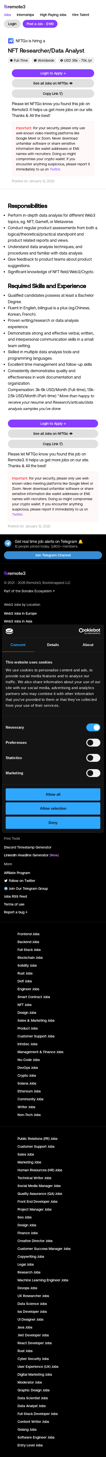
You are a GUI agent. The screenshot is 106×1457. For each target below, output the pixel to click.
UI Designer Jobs (30, 1319)
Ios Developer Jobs (32, 1312)
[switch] (93, 744)
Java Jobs (25, 1327)
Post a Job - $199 (40, 24)
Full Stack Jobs (29, 950)
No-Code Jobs (29, 1060)
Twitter (55, 169)
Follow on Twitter (22, 881)
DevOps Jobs (28, 1068)
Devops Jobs (27, 1288)
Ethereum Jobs (29, 1091)
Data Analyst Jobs (32, 1406)
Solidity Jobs (27, 965)
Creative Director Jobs (35, 1241)
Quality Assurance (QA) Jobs (40, 1194)
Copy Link (50, 94)
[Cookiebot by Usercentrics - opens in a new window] (78, 631)
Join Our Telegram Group (28, 889)
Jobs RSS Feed (15, 896)
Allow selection (53, 808)
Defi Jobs (25, 981)
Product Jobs (28, 1028)
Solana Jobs (27, 1083)
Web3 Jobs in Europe (20, 613)
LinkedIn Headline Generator (31, 855)
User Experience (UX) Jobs (38, 1367)
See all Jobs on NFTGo (50, 83)
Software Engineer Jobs (36, 1437)
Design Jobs (27, 1013)
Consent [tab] (18, 645)
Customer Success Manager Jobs (44, 1249)
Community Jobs (30, 1099)
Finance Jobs (28, 1233)
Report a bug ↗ (15, 912)
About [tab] (88, 645)
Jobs (7, 15)
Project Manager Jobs (35, 1209)
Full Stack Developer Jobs (38, 1414)
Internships (25, 15)
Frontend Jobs (28, 934)
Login (12, 24)
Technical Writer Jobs (34, 1178)
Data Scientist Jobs (33, 1398)
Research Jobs (29, 1272)
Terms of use (14, 904)
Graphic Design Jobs (34, 1390)
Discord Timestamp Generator (28, 847)
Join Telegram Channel (53, 555)
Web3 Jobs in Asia (18, 621)
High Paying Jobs (53, 15)
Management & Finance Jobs (40, 1052)
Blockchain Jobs (30, 958)
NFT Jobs (25, 1005)
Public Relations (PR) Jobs (37, 1139)
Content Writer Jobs (33, 1422)
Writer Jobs (26, 1107)
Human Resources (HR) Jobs (40, 1170)
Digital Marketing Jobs (35, 1374)
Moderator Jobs (30, 1382)
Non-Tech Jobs (29, 1115)
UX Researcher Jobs (33, 1296)
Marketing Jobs (29, 1162)
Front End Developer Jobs (37, 1201)
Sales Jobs (26, 1154)
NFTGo (22, 41)
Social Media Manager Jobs (39, 1186)
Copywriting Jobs (31, 1257)
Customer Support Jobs (36, 1036)
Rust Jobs (25, 973)
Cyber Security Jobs (33, 1359)
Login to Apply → (53, 73)
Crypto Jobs (27, 1075)
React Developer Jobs (35, 1343)
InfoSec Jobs (27, 1044)
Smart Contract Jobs (34, 997)
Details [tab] (53, 645)
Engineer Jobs (28, 989)
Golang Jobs (27, 1429)
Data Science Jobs (32, 1304)
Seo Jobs (25, 1217)
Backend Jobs (28, 942)
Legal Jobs (26, 1264)
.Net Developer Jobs (33, 1335)
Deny (53, 822)
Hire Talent (80, 15)
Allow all (53, 794)
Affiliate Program (17, 873)
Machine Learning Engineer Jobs (43, 1280)
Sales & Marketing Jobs (36, 1020)
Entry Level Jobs (30, 1445)
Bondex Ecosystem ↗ (38, 591)
